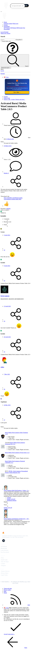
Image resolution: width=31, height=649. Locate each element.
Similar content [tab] (4, 431)
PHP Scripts (19, 28)
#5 (4, 351)
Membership (4, 548)
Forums (6, 25)
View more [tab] (17, 431)
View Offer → (17, 92)
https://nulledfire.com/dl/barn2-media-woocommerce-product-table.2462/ (13, 198)
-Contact (3, 563)
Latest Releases (4, 550)
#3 (4, 280)
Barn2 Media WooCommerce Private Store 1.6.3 (17, 452)
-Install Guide (4, 559)
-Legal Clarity (4, 575)
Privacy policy (7, 590)
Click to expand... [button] (5, 210)
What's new (15, 23)
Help (5, 591)
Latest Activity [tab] (15, 483)
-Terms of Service (5, 571)
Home (5, 22)
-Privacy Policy (4, 573)
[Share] (16, 186)
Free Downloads (5, 552)
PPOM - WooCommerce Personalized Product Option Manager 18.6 (16, 471)
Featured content (8, 23)
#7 (4, 420)
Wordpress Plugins (11, 500)
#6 (4, 389)
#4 (4, 321)
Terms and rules (8, 588)
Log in (2, 70)
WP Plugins (13, 28)
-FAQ (2, 558)
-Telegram (3, 565)
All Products (4, 546)
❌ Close (6, 77)
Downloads (7, 26)
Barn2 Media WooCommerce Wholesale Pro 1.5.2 (15, 443)
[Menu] (1, 11)
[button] (12, 53)
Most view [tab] (11, 431)
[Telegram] (3, 540)
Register (3, 73)
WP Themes (7, 28)
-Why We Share (5, 561)
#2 (4, 250)
